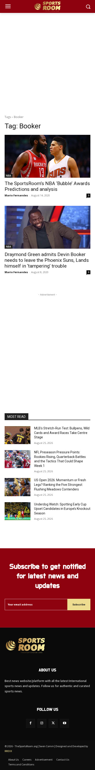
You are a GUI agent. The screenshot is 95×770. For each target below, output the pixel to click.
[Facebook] (30, 723)
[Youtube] (64, 723)
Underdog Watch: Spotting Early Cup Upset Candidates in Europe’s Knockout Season (62, 508)
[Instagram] (41, 723)
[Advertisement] (47, 62)
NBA (8, 175)
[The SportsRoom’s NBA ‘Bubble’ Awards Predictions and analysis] (47, 156)
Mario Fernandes (16, 195)
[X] (53, 723)
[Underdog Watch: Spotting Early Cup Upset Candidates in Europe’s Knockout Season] (17, 511)
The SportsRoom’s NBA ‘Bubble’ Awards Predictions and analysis (47, 186)
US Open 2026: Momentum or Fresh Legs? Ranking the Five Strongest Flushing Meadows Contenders (60, 484)
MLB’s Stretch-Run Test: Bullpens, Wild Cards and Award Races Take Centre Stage (61, 432)
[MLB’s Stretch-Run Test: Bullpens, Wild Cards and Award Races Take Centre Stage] (17, 435)
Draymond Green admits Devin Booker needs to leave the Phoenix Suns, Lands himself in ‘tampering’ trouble (47, 260)
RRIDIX (8, 751)
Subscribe (78, 604)
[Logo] (47, 6)
